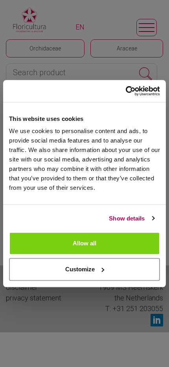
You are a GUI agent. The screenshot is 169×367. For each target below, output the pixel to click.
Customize (80, 269)
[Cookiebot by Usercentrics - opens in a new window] (125, 91)
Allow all (84, 243)
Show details (127, 218)
